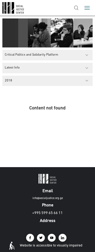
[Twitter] (41, 238)
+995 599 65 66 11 (47, 213)
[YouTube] (52, 238)
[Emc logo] (14, 12)
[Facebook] (30, 238)
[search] (76, 8)
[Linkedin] (62, 238)
